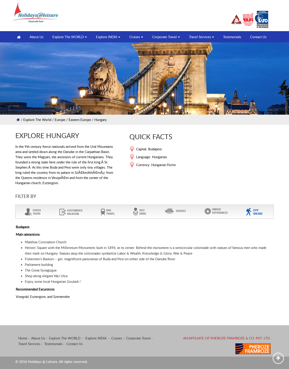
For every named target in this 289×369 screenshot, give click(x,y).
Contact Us (258, 37)
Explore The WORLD (68, 37)
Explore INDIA (106, 37)
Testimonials (232, 37)
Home (22, 338)
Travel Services (200, 37)
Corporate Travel (164, 37)
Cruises (134, 37)
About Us (38, 338)
